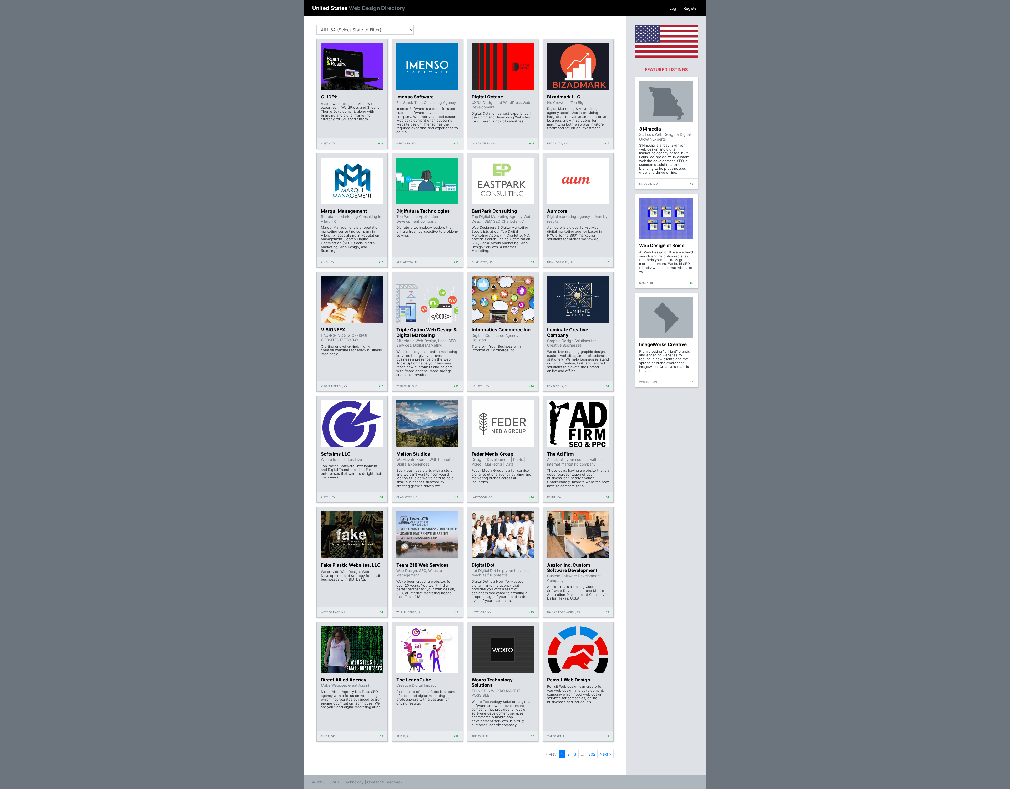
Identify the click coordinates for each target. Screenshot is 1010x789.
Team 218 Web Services (422, 565)
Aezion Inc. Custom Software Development (572, 567)
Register (691, 8)
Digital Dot (483, 565)
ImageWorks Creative (663, 344)
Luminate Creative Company (567, 332)
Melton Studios (413, 454)
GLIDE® (329, 96)
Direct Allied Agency (343, 679)
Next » (605, 754)
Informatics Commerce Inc (501, 329)
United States (358, 8)
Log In (675, 8)
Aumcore (557, 211)
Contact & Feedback (384, 782)
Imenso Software (415, 96)
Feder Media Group (492, 454)
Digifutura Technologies (423, 211)
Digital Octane (487, 96)
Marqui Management (344, 211)
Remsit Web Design (568, 679)
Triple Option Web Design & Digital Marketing (426, 332)
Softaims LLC (336, 454)
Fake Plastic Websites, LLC (351, 565)
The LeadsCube (413, 679)
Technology (354, 782)
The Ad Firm (560, 454)
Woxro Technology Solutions (492, 682)
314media (650, 129)
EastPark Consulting (494, 211)
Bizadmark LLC (563, 96)
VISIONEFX (333, 329)
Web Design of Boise (661, 245)
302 (591, 754)
